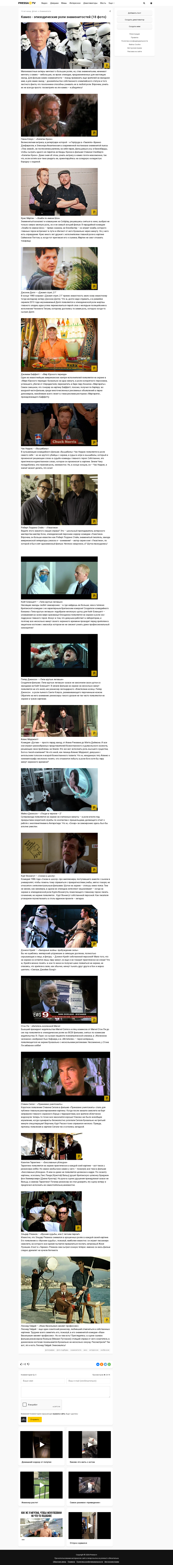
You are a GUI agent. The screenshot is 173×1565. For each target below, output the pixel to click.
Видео (44, 3)
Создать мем (134, 26)
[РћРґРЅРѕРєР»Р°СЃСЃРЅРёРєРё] (101, 1364)
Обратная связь (59, 1562)
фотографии (49, 1350)
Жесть (103, 3)
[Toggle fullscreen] (57, 1453)
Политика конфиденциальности (134, 41)
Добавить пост (134, 13)
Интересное (75, 3)
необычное (105, 1350)
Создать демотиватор (134, 20)
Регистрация (134, 34)
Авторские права (134, 48)
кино (85, 1350)
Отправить (34, 1419)
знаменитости (75, 1350)
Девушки (54, 3)
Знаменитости (45, 11)
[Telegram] (105, 1364)
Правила (134, 37)
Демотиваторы (90, 3)
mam (35, 11)
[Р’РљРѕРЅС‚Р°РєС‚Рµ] (97, 1364)
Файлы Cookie (134, 44)
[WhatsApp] (109, 1364)
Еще (111, 3)
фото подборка (62, 1350)
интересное (93, 1350)
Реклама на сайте (134, 51)
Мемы (64, 3)
